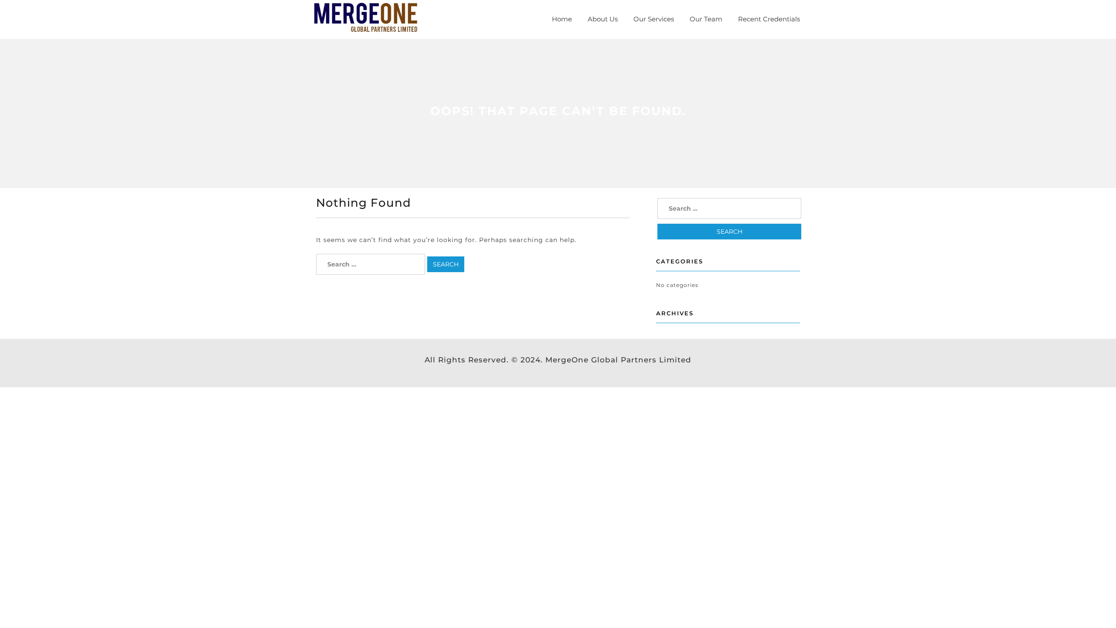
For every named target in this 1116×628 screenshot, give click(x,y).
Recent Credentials (769, 19)
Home (562, 19)
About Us (603, 19)
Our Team (706, 19)
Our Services (653, 19)
